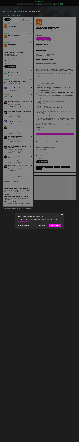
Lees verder (55, 219)
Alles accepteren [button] (54, 225)
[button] (39, 221)
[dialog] (39, 221)
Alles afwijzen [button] (42, 225)
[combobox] (62, 214)
